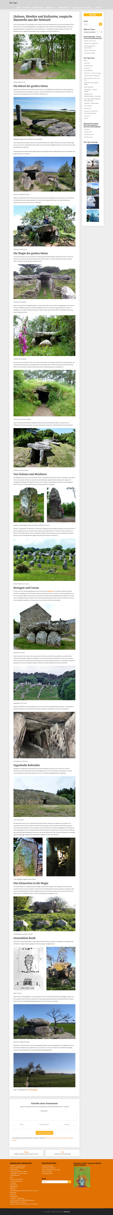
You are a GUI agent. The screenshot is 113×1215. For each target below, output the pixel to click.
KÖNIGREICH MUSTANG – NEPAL (91, 83)
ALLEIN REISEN (14, 1169)
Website (67, 1124)
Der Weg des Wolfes (89, 53)
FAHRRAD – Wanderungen (91, 103)
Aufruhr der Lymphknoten (91, 43)
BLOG (19, 7)
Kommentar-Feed (88, 134)
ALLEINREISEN (88, 70)
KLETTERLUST (88, 106)
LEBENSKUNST (38, 7)
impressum (67, 1211)
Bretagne (50, 591)
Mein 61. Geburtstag (89, 50)
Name (22, 1124)
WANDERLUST (63, 7)
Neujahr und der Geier (90, 41)
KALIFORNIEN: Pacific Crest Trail (92, 79)
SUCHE (98, 7)
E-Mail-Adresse (44, 1124)
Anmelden (87, 129)
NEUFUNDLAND (88, 87)
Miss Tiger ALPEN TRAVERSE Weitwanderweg (92, 99)
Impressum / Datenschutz (82, 7)
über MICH (27, 7)
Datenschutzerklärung (90, 113)
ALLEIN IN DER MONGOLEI (92, 75)
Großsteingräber (32, 1089)
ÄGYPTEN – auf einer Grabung (92, 73)
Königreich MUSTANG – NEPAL (19, 1171)
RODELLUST (87, 108)
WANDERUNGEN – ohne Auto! (92, 96)
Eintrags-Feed (88, 132)
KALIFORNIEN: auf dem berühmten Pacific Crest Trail (24, 1190)
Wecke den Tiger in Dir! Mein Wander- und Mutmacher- (24, 1204)
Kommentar (44, 1111)
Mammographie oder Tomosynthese (89, 46)
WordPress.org (88, 137)
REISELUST (50, 7)
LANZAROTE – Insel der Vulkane (90, 90)
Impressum (87, 116)
